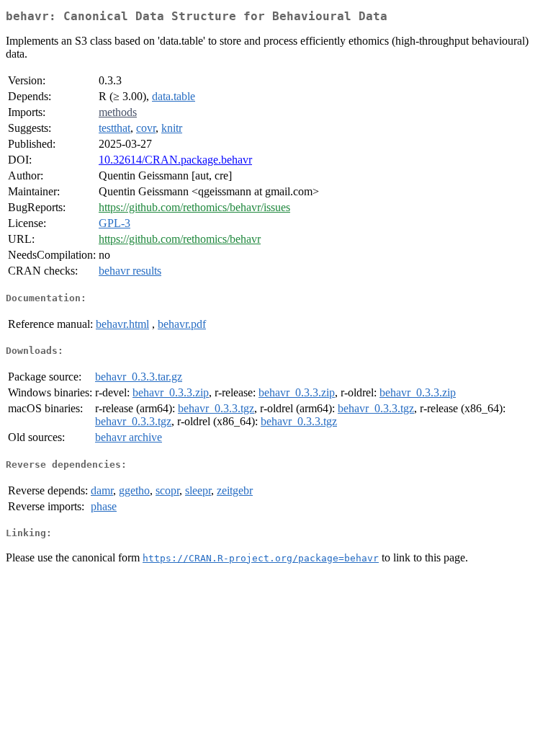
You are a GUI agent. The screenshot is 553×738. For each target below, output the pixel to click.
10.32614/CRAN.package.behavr (175, 160)
